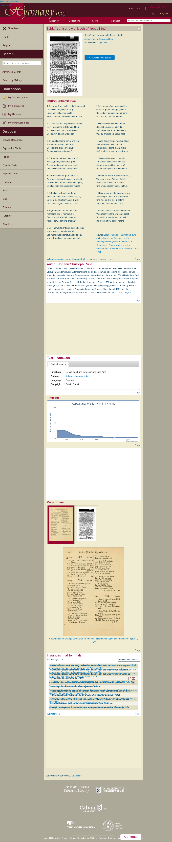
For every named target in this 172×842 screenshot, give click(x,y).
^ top (137, 259)
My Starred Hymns (18, 97)
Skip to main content (9, 2)
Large (110, 259)
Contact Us (75, 838)
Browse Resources (13, 140)
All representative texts (58, 259)
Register (164, 13)
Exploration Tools (12, 148)
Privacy (65, 838)
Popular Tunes (10, 173)
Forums (7, 207)
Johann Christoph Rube (77, 376)
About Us (7, 224)
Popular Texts (10, 165)
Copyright (55, 838)
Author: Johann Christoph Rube (98, 39)
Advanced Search (12, 72)
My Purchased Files (18, 122)
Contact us (76, 776)
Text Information (58, 364)
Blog (5, 199)
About (47, 838)
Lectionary (8, 182)
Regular (102, 259)
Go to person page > (121, 292)
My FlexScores (16, 106)
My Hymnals (14, 114)
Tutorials (7, 216)
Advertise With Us (89, 838)
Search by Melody (12, 80)
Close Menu (14, 28)
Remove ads (134, 8)
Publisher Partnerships (109, 838)
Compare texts (79, 259)
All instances (53, 714)
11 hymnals (101, 42)
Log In (6, 37)
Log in (153, 13)
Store (95, 20)
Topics (6, 157)
